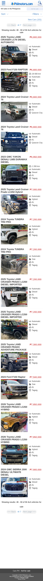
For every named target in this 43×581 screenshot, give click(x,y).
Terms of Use (21, 579)
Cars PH (16, 571)
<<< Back (11, 25)
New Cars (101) (35, 19)
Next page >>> (29, 25)
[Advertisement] (21, 542)
